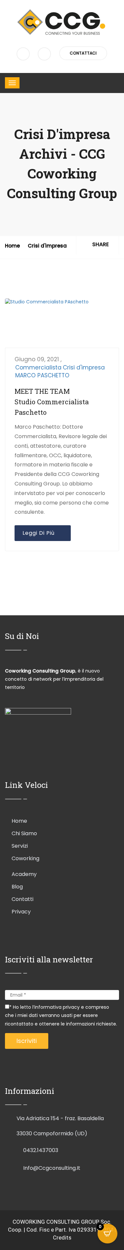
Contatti (22, 899)
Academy (24, 874)
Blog (17, 886)
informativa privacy (57, 1007)
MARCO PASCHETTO (42, 375)
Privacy (21, 911)
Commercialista (38, 367)
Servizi (20, 846)
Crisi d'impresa (47, 245)
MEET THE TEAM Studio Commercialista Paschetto (52, 401)
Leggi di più (40, 533)
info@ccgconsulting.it (51, 1168)
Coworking (25, 858)
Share (100, 244)
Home (12, 245)
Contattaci (83, 53)
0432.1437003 (40, 1150)
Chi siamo (24, 833)
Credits (62, 1237)
